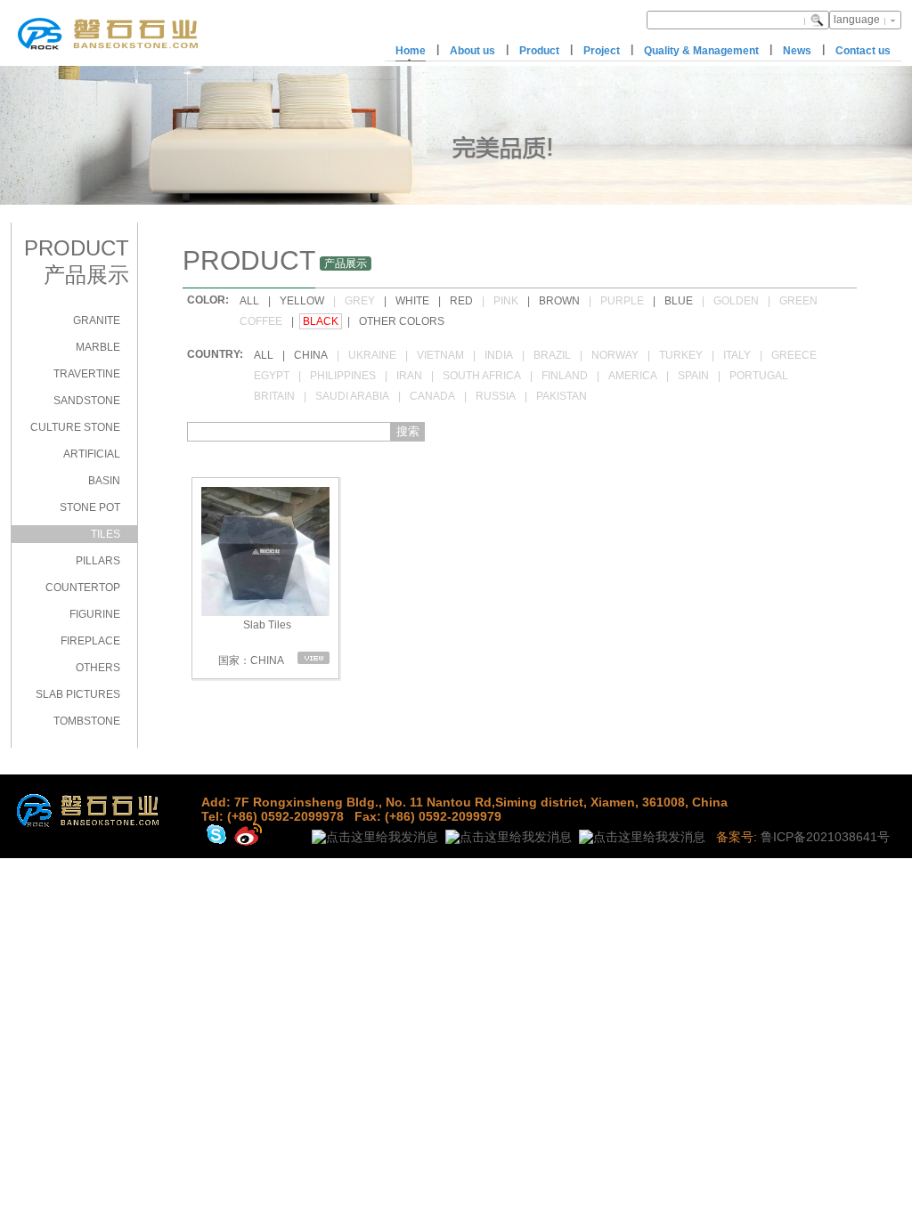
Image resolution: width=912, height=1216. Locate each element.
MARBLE (98, 347)
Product (539, 51)
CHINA (311, 355)
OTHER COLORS (401, 321)
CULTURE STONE (75, 427)
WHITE (412, 301)
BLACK (320, 321)
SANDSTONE (86, 400)
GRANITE (96, 320)
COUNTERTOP (82, 587)
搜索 (407, 431)
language (857, 19)
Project (601, 51)
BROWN (559, 301)
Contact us (863, 51)
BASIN (104, 480)
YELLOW (302, 301)
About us (472, 51)
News (797, 51)
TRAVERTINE (86, 374)
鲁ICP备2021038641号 (825, 837)
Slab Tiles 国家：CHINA (253, 643)
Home (410, 51)
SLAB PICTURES (78, 694)
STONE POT (90, 507)
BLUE (678, 301)
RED (461, 301)
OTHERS (98, 667)
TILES (105, 534)
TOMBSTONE (86, 721)
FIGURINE (94, 614)
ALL (249, 301)
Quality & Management (701, 51)
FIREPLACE (90, 641)
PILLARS (98, 561)
